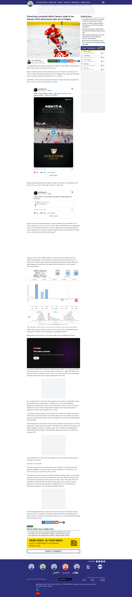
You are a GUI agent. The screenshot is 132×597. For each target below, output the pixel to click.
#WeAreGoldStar (51, 95)
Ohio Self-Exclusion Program (44, 586)
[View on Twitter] (72, 90)
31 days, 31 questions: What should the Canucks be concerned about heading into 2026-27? (92, 25)
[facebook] (58, 60)
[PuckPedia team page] (78, 60)
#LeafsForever (66, 93)
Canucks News (42, 2)
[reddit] (71, 60)
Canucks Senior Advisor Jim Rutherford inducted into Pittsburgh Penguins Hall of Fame (93, 31)
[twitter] (61, 60)
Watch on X (68, 99)
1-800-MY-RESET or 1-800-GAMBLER (61, 584)
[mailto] (68, 60)
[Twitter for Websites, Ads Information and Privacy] (72, 169)
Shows (59, 2)
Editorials (52, 2)
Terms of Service (92, 580)
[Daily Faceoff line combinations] (75, 60)
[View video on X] (53, 132)
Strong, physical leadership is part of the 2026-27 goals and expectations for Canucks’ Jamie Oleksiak (93, 36)
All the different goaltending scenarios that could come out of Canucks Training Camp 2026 (93, 42)
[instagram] (99, 561)
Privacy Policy (84, 580)
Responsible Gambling (102, 580)
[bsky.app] (65, 60)
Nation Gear (85, 2)
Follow (49, 90)
